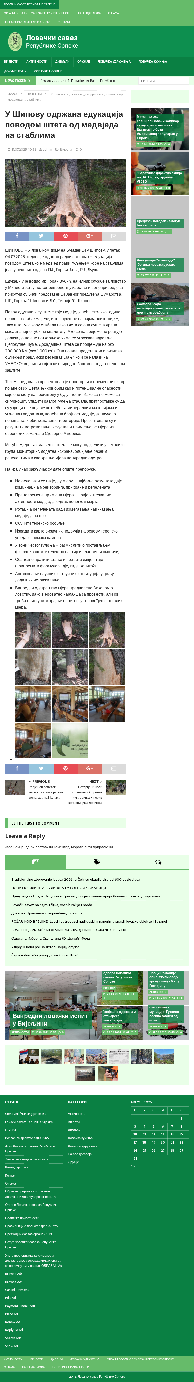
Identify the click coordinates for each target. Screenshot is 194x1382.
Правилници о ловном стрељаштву (31, 1226)
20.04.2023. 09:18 (118, 994)
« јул (134, 1165)
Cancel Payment (17, 1289)
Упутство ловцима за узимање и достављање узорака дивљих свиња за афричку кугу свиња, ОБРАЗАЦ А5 (33, 1261)
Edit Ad (10, 1297)
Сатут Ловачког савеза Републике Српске (30, 1244)
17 (135, 1142)
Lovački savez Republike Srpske (29, 1122)
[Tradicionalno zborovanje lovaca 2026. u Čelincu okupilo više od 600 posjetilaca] (29, 1056)
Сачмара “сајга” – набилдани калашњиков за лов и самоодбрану (158, 308)
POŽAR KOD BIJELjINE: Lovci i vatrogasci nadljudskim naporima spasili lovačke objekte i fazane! (89, 921)
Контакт (64, 22)
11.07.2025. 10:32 (24, 149)
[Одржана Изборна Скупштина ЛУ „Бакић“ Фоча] (85, 1073)
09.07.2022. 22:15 (151, 275)
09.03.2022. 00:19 (151, 319)
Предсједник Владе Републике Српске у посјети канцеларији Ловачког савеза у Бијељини (85, 896)
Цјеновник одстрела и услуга (27, 22)
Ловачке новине (48, 71)
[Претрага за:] (163, 80)
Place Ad (11, 1314)
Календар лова (89, 13)
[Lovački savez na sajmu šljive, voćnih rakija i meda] (96, 1056)
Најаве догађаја (80, 1154)
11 (144, 1134)
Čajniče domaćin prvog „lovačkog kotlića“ (44, 955)
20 (163, 1142)
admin (47, 149)
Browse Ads (14, 1274)
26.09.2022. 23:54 (164, 998)
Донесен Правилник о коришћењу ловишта (47, 913)
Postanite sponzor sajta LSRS (27, 1138)
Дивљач (62, 61)
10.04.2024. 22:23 (151, 144)
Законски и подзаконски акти (26, 1159)
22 (181, 1142)
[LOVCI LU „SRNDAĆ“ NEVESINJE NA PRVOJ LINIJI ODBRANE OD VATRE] (164, 1056)
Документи (13, 71)
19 (153, 1142)
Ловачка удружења (114, 61)
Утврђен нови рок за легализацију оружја (45, 947)
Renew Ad (12, 1322)
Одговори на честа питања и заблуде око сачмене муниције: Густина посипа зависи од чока (164, 1009)
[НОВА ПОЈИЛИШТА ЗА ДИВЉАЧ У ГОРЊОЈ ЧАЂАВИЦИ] (51, 1056)
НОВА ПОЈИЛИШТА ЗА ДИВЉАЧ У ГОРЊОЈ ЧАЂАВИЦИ (58, 888)
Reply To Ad (14, 1330)
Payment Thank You (20, 1306)
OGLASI (10, 1130)
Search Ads (13, 1338)
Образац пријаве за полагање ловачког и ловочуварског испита (30, 1194)
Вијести (11, 61)
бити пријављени (98, 847)
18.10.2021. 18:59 (46, 1032)
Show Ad (11, 1346)
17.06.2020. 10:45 (164, 1032)
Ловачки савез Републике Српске (29, 4)
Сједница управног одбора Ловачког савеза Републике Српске (118, 975)
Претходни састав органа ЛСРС (29, 1234)
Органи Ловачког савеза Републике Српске (37, 13)
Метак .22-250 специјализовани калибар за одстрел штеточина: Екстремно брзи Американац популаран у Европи (158, 127)
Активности (36, 61)
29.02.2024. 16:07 (118, 1032)
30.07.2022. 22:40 (151, 188)
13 (162, 1134)
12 (153, 1134)
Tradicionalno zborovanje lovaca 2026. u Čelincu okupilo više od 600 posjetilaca (75, 879)
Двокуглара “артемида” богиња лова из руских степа (156, 264)
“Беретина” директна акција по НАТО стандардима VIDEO (159, 177)
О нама (113, 13)
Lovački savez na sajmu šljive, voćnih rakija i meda (51, 905)
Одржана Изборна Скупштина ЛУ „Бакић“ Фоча (50, 938)
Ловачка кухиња (153, 61)
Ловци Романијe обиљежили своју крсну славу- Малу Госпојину (164, 979)
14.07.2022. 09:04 (151, 231)
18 (144, 1142)
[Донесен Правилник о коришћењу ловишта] (119, 1056)
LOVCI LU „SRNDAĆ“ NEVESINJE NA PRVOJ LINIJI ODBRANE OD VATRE (69, 930)
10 (135, 1134)
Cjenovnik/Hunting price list (25, 1114)
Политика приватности (22, 1218)
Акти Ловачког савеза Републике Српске (30, 1149)
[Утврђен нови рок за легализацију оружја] (108, 1073)
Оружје (83, 61)
